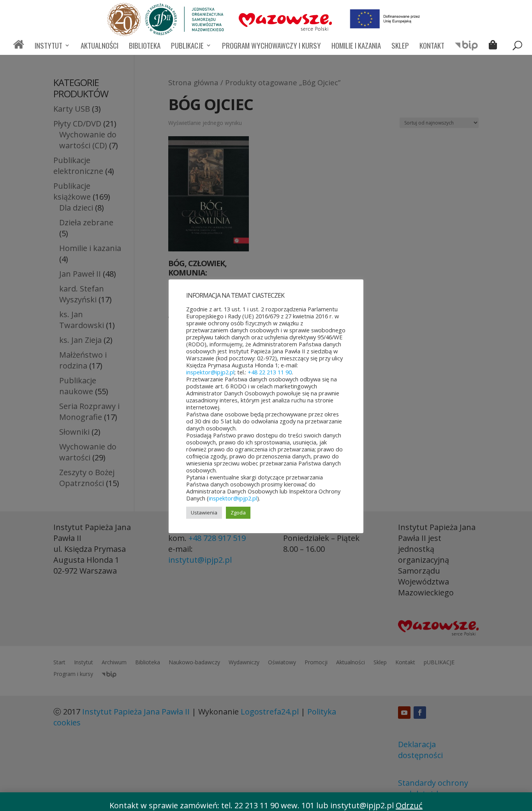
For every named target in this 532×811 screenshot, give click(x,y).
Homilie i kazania (356, 46)
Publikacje (187, 46)
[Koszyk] (495, 46)
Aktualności (99, 46)
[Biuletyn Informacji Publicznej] (466, 49)
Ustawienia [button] (204, 512)
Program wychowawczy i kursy (271, 46)
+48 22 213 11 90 (270, 372)
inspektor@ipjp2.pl (210, 372)
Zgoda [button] (238, 512)
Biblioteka (144, 46)
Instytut (48, 46)
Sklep (400, 46)
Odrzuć (409, 805)
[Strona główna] (18, 48)
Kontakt (431, 46)
